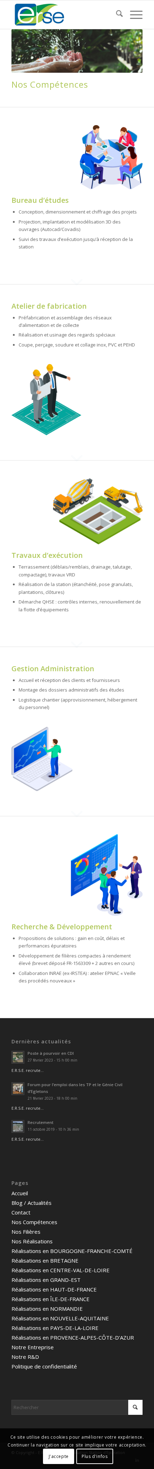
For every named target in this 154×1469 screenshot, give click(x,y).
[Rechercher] (116, 14)
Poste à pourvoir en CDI (51, 1053)
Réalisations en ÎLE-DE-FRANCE (50, 1299)
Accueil (19, 1193)
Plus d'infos (94, 1456)
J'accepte (59, 1456)
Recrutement (40, 1122)
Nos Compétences (34, 1222)
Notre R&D (25, 1356)
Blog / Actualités (31, 1202)
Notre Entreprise (32, 1347)
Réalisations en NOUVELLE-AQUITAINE (60, 1318)
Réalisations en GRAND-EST (46, 1279)
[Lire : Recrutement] (17, 1126)
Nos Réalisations (32, 1241)
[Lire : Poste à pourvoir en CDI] (17, 1057)
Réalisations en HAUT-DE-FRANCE (54, 1289)
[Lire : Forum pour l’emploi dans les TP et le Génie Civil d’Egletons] (17, 1088)
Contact (20, 1212)
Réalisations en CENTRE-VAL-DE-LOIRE (60, 1270)
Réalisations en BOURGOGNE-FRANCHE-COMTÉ (72, 1250)
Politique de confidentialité (44, 1366)
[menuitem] (116, 14)
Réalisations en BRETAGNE (44, 1260)
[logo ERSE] (63, 14)
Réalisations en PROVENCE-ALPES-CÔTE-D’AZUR (72, 1337)
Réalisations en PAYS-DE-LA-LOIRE (54, 1327)
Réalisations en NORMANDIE (47, 1308)
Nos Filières (25, 1231)
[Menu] (133, 14)
